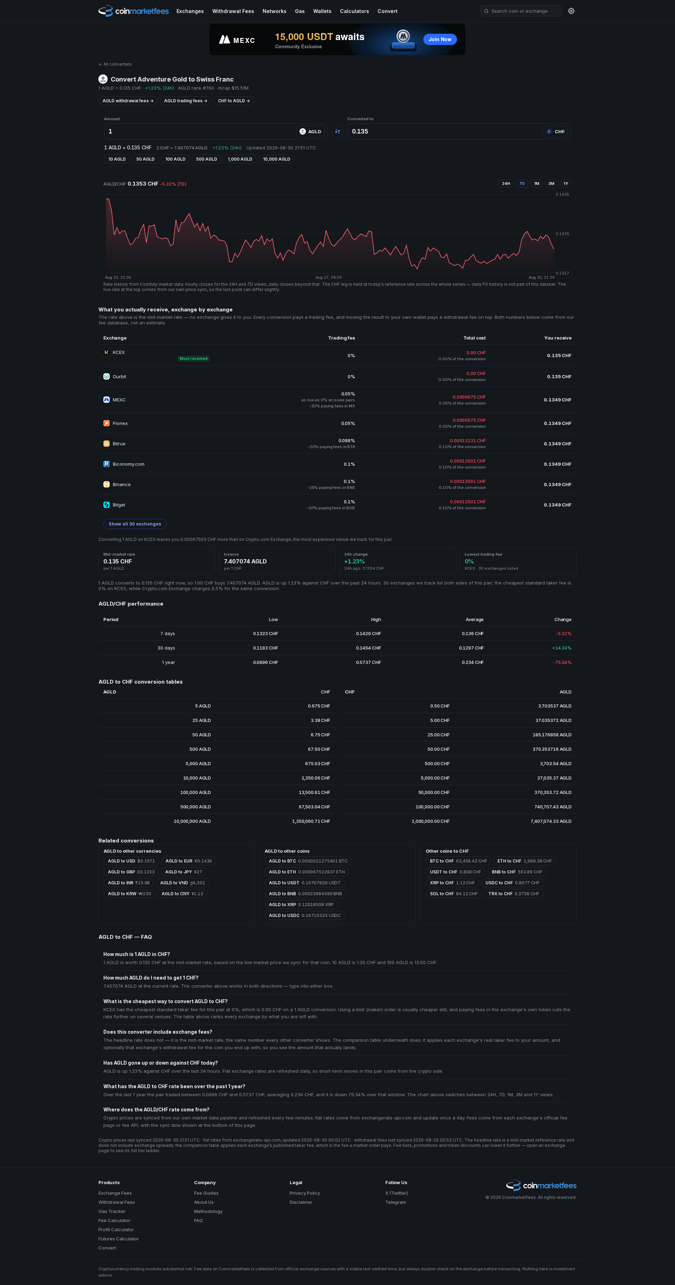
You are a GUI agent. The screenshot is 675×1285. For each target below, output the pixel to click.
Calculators (354, 11)
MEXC (119, 399)
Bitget (119, 505)
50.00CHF (439, 749)
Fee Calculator (114, 1220)
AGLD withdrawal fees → (128, 100)
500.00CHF (437, 763)
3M (551, 183)
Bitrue (119, 443)
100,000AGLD (195, 792)
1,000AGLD (240, 159)
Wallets (322, 11)
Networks (275, 11)
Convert (388, 11)
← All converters (115, 64)
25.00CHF (439, 734)
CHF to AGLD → (234, 100)
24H (506, 183)
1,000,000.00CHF (431, 821)
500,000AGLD (195, 806)
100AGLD (175, 159)
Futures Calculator (118, 1238)
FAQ (198, 1220)
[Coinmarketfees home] (133, 11)
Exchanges (190, 11)
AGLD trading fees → (185, 100)
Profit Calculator (116, 1229)
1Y (566, 183)
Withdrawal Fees (233, 11)
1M (536, 183)
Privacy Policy (305, 1193)
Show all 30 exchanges (135, 524)
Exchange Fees (115, 1193)
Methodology (208, 1211)
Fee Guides (206, 1193)
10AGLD (117, 159)
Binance (122, 484)
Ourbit (119, 376)
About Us (204, 1202)
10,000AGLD (276, 159)
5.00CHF (440, 720)
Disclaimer (301, 1202)
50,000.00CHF (434, 792)
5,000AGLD (198, 763)
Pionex (120, 423)
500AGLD (206, 159)
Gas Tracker (112, 1211)
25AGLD (201, 720)
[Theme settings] (571, 11)
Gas (300, 11)
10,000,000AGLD (192, 821)
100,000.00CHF (433, 806)
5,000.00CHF (435, 778)
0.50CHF (440, 706)
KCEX (119, 352)
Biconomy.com (128, 464)
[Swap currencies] (337, 131)
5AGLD (203, 706)
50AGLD (145, 159)
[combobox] (521, 11)
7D (522, 183)
